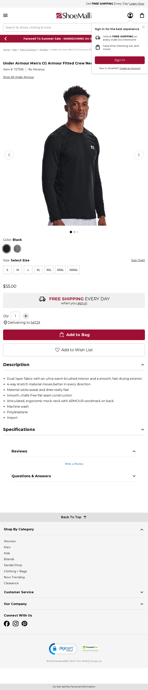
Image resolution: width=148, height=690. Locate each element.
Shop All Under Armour (18, 77)
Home (6, 49)
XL (38, 270)
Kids (7, 553)
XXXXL (73, 270)
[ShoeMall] (74, 15)
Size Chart (138, 260)
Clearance (11, 583)
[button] (63, 649)
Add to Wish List (77, 350)
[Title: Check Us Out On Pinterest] (24, 624)
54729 (35, 322)
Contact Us (95, 661)
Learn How (136, 3)
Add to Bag (78, 334)
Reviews (19, 451)
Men (15, 49)
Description (16, 364)
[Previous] (9, 155)
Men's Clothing (28, 49)
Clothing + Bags (15, 571)
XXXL (60, 270)
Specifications (19, 429)
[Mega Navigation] (5, 15)
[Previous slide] (6, 38)
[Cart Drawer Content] (142, 15)
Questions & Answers (31, 476)
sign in (82, 303)
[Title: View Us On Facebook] (7, 624)
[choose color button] (6, 249)
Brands (9, 559)
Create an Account (130, 68)
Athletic (44, 49)
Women (10, 541)
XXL (49, 270)
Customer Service (19, 592)
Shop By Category (19, 529)
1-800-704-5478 (78, 661)
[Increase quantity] (26, 316)
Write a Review (74, 463)
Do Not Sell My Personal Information (74, 686)
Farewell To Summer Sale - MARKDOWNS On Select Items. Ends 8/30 (74, 38)
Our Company (15, 604)
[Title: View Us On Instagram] (15, 624)
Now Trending (14, 577)
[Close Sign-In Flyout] (143, 27)
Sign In (119, 60)
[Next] (139, 155)
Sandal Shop (13, 565)
